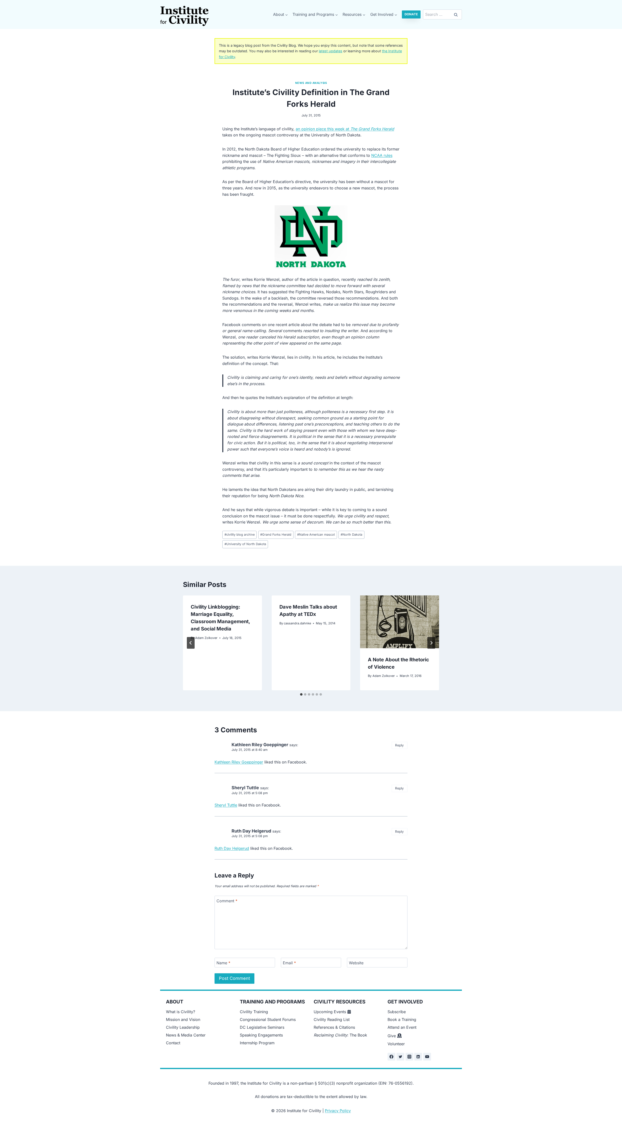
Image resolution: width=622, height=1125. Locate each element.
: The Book (340, 1035)
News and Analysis (311, 83)
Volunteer (396, 1043)
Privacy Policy (338, 1110)
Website (356, 962)
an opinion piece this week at (345, 128)
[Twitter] (400, 1057)
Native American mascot (316, 534)
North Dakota (351, 534)
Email (289, 962)
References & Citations (334, 1027)
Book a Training (402, 1019)
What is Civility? (180, 1011)
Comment (226, 900)
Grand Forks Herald (275, 534)
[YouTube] (427, 1057)
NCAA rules (381, 155)
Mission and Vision (183, 1019)
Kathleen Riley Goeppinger (260, 744)
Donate (411, 14)
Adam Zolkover (206, 638)
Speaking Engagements (261, 1035)
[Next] (431, 643)
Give (392, 1035)
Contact (173, 1042)
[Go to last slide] (191, 643)
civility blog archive (240, 534)
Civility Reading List (332, 1019)
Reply (399, 745)
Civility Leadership (183, 1027)
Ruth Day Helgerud (251, 830)
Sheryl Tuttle (245, 787)
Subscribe (397, 1011)
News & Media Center (186, 1035)
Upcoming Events (330, 1011)
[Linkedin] (418, 1057)
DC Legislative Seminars (262, 1027)
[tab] (301, 694)
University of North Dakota (245, 544)
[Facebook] (391, 1057)
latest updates (330, 51)
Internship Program (257, 1042)
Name (223, 962)
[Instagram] (409, 1057)
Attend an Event (402, 1027)
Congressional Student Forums (268, 1019)
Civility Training (254, 1011)
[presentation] (399, 621)
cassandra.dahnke (297, 623)
